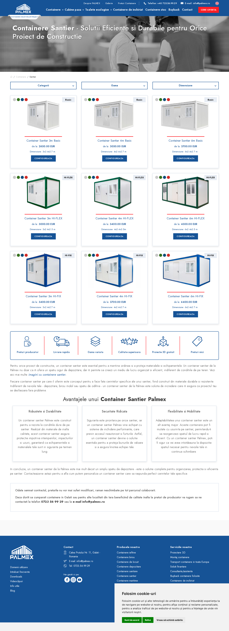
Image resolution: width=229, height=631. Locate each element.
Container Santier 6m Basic (186, 140)
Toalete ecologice (97, 10)
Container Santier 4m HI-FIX (114, 296)
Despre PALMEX (92, 3)
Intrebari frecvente (20, 572)
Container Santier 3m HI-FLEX (43, 218)
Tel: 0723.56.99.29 (79, 566)
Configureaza (43, 158)
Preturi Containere (127, 3)
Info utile (14, 586)
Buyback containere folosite (185, 576)
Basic (68, 99)
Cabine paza (73, 10)
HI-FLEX (68, 177)
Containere (53, 10)
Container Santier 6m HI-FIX (185, 296)
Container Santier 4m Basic (115, 140)
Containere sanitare (127, 571)
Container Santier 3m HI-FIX (43, 296)
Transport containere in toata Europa (189, 562)
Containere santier (126, 576)
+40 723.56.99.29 (162, 3)
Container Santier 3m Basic (43, 140)
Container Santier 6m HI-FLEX (186, 218)
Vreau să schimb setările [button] (170, 620)
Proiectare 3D (177, 552)
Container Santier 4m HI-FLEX (114, 218)
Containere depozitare (129, 566)
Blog (12, 590)
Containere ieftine (126, 552)
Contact (187, 10)
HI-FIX (68, 255)
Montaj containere (179, 557)
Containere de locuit (127, 562)
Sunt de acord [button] (131, 620)
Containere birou (126, 557)
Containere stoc (155, 10)
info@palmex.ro (197, 3)
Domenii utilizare (19, 567)
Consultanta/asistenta (181, 571)
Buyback (174, 10)
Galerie (109, 3)
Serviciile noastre (181, 547)
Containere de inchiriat (128, 10)
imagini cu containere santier (46, 374)
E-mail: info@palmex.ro (81, 561)
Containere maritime (127, 580)
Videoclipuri (16, 581)
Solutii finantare (178, 566)
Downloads (16, 576)
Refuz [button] (148, 620)
